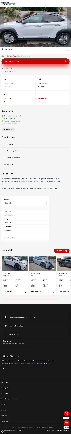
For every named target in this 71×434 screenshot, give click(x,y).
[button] (69, 27)
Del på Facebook (10, 71)
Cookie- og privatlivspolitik (54, 430)
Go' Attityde (66, 430)
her (56, 188)
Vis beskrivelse (8, 129)
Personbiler (16, 56)
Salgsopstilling (9, 68)
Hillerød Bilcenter (6, 56)
